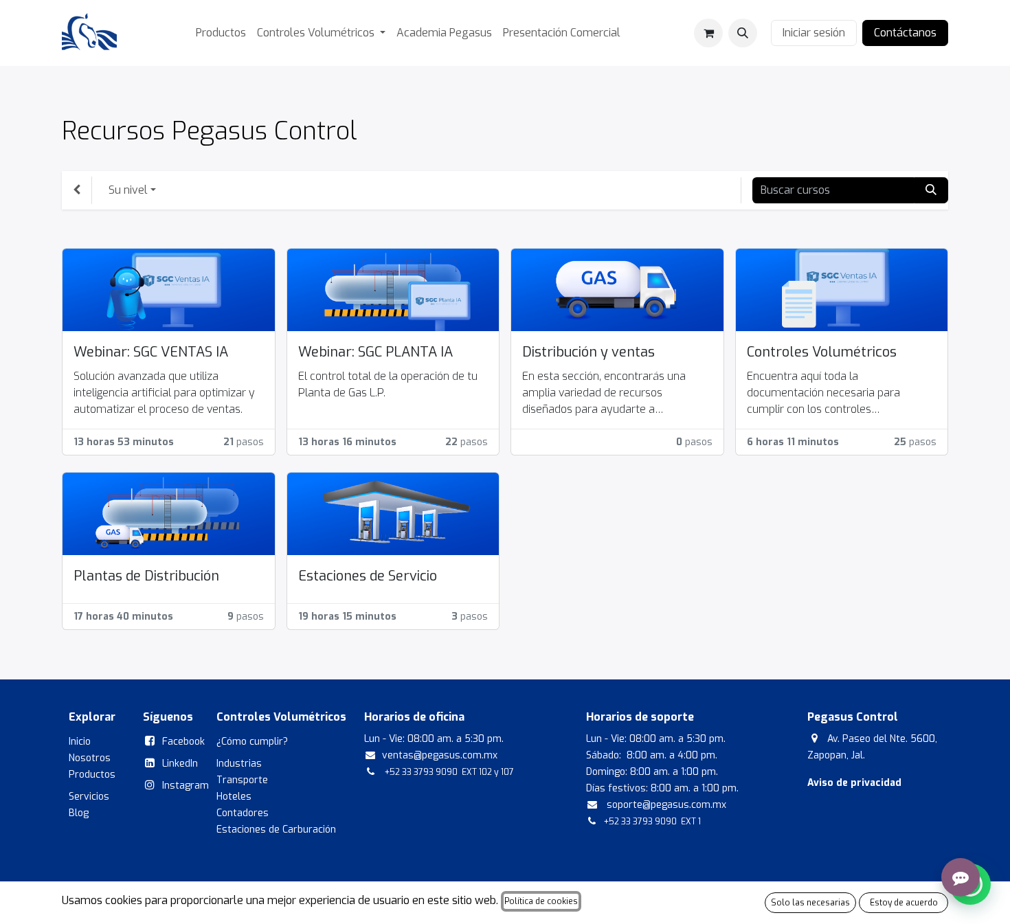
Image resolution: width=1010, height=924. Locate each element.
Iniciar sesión (814, 32)
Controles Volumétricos (822, 352)
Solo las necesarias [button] (810, 902)
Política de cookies (541, 901)
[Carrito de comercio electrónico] (708, 33)
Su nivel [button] (128, 190)
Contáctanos (905, 32)
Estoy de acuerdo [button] (904, 902)
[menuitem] (220, 33)
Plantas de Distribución (146, 576)
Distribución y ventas (588, 352)
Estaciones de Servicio (367, 576)
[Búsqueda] (931, 190)
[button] (742, 33)
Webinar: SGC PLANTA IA (375, 352)
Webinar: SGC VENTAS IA (151, 352)
